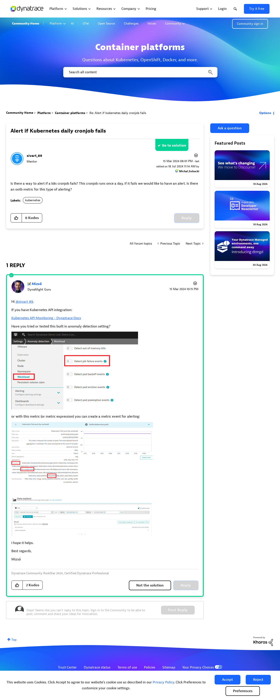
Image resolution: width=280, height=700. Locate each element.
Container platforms (70, 113)
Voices (151, 23)
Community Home (25, 23)
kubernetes (32, 200)
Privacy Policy (163, 682)
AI (72, 23)
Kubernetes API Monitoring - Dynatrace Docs (46, 318)
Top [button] (13, 640)
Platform (56, 23)
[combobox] (140, 72)
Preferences (242, 691)
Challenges (131, 23)
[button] (227, 679)
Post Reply (178, 610)
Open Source (106, 23)
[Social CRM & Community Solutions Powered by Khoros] (263, 641)
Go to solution (174, 145)
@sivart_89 (24, 301)
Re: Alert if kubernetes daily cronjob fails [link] (117, 113)
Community (173, 23)
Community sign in (250, 24)
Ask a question (230, 128)
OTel (86, 23)
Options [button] (265, 113)
